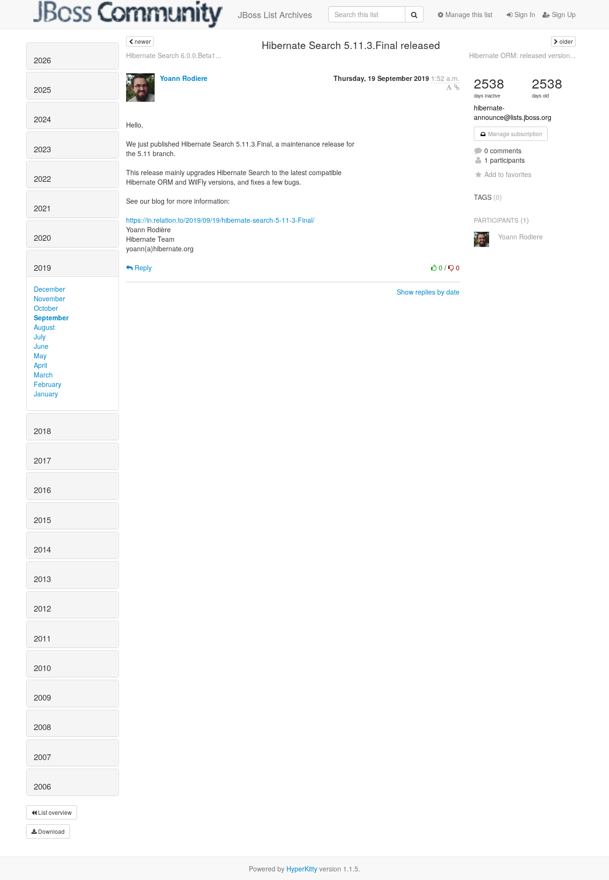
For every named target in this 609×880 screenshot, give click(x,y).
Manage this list (467, 14)
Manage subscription (514, 133)
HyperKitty (301, 868)
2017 (42, 460)
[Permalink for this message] (457, 87)
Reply (142, 267)
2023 (42, 149)
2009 (42, 697)
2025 (42, 89)
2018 (42, 430)
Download (51, 831)
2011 (42, 638)
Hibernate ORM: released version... (522, 55)
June (41, 346)
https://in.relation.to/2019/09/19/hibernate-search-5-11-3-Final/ (220, 220)
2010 (42, 667)
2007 (42, 756)
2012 (42, 608)
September (51, 317)
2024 (42, 119)
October (46, 308)
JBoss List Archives (275, 14)
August (44, 327)
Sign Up (563, 14)
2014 (42, 549)
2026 (42, 60)
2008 (42, 726)
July (40, 336)
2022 (42, 178)
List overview (54, 812)
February (47, 384)
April (40, 365)
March (43, 374)
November (49, 298)
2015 (42, 519)
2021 (42, 208)
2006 (42, 786)
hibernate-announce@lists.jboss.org (512, 112)
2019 (42, 267)
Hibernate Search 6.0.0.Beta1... (173, 55)
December (49, 289)
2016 (42, 489)
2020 (42, 237)
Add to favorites (507, 174)
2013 (42, 578)
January (46, 393)
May (40, 355)
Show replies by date (428, 292)
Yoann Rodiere (183, 78)
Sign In (523, 14)
